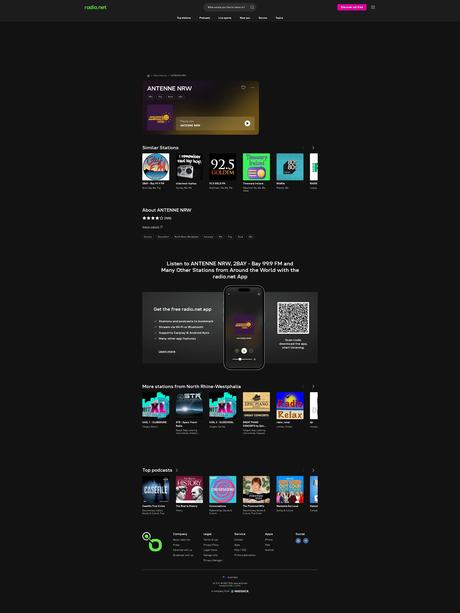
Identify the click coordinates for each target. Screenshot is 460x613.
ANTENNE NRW (190, 125)
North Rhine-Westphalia (186, 237)
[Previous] (303, 146)
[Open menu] (373, 7)
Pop (160, 97)
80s (151, 97)
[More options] (252, 87)
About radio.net (181, 540)
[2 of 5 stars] (148, 218)
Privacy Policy (211, 545)
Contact (238, 540)
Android (269, 550)
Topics (279, 18)
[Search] (252, 7)
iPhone (269, 540)
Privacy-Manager (213, 560)
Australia (232, 577)
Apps (237, 545)
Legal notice (210, 550)
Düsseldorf (163, 237)
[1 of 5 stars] (144, 218)
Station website (150, 227)
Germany (208, 237)
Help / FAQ (240, 550)
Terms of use (211, 540)
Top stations (184, 18)
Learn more (167, 351)
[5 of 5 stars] (161, 218)
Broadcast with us (183, 555)
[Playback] (247, 123)
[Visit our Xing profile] (305, 541)
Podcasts (204, 18)
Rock (170, 97)
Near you (245, 18)
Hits (181, 97)
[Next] (313, 146)
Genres (263, 18)
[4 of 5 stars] (157, 218)
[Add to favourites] (243, 87)
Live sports (224, 18)
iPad (267, 545)
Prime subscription (245, 555)
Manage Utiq (211, 555)
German (148, 237)
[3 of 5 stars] (153, 218)
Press (176, 545)
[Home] (148, 75)
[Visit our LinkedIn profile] (298, 541)
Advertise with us (182, 550)
